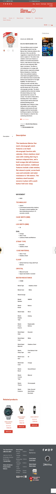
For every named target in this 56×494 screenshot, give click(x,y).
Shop (34, 3)
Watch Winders (7, 20)
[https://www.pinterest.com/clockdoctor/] (7, 4)
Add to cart (8, 431)
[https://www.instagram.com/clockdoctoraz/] (9, 4)
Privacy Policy (7, 466)
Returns (5, 468)
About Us (38, 3)
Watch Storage (39, 18)
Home (4, 18)
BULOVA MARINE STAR (28, 127)
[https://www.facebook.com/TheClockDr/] (3, 4)
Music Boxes (20, 18)
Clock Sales (32, 460)
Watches (28, 18)
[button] (16, 34)
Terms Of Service (7, 465)
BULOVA (28, 124)
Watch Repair (50, 3)
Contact (51, 5)
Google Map (7, 461)
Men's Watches (33, 124)
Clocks (10, 18)
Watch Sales (32, 466)
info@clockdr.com (36, 1)
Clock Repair (43, 3)
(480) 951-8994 (9, 1)
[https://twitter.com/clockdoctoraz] (5, 4)
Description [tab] (6, 136)
